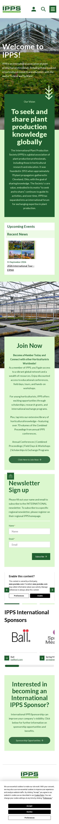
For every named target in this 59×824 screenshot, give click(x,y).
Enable (40, 596)
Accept (29, 806)
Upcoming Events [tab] (21, 226)
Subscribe (39, 556)
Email (12, 539)
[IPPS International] (12, 9)
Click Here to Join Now (28, 459)
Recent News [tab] (17, 234)
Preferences (30, 818)
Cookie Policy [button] (39, 795)
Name (12, 525)
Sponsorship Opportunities (28, 740)
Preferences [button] (47, 798)
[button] (6, 590)
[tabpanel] (29, 256)
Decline (29, 812)
